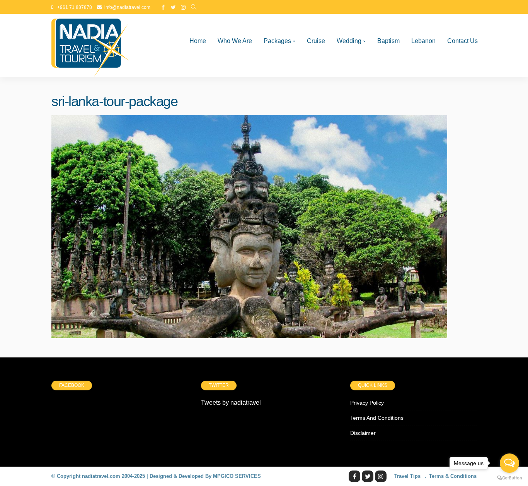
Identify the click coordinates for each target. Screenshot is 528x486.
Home (197, 41)
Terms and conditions (377, 418)
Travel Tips (407, 476)
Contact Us (462, 41)
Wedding (349, 41)
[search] (193, 7)
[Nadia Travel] (90, 45)
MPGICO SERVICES (237, 476)
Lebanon (423, 41)
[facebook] (163, 7)
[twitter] (173, 7)
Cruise (316, 41)
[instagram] (183, 7)
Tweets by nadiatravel (231, 402)
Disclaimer (363, 433)
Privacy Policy (367, 403)
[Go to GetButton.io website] (509, 478)
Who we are (235, 41)
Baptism (388, 41)
